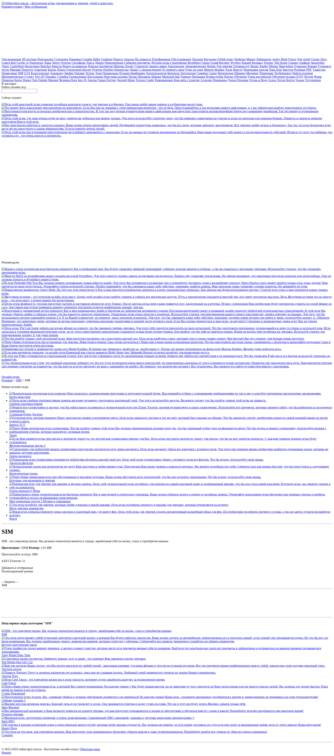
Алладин (206, 80)
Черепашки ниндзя (255, 69)
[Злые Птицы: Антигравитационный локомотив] (167, 121)
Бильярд (257, 62)
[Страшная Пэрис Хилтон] (170, 411)
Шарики (239, 73)
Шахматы (144, 76)
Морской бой (171, 76)
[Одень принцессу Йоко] (170, 487)
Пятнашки (198, 76)
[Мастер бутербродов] (167, 279)
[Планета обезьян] (152, 711)
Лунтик (66, 62)
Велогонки (32, 66)
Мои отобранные (36, 6)
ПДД (299, 76)
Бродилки (210, 59)
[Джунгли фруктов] (136, 459)
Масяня (53, 80)
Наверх (6, 752)
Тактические (176, 66)
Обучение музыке (284, 76)
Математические (13, 76)
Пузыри (124, 73)
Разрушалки (45, 59)
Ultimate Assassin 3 (14, 700)
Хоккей (246, 62)
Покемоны (220, 80)
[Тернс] (170, 431)
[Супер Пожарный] (167, 690)
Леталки (197, 59)
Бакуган (288, 69)
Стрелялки (61, 59)
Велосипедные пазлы (23, 473)
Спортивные (178, 62)
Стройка (62, 76)
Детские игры (160, 62)
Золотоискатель (156, 73)
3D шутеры (29, 59)
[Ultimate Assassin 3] (160, 697)
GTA (27, 73)
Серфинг (304, 62)
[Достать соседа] (163, 665)
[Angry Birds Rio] (167, 293)
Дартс (5, 66)
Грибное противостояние (26, 404)
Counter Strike (91, 59)
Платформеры (161, 59)
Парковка (75, 59)
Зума (98, 73)
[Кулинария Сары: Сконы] (167, 345)
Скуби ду (22, 62)
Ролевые (299, 69)
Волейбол (194, 62)
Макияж (15, 69)
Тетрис (90, 73)
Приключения (114, 62)
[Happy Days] (161, 724)
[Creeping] (134, 731)
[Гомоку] (167, 307)
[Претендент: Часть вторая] (167, 286)
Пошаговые (9, 73)
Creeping (7, 735)
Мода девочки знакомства (26, 508)
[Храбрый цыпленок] (167, 366)
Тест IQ (40, 76)
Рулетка (97, 69)
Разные (312, 66)
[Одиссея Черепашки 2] (167, 272)
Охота (292, 59)
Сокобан (202, 73)
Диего (56, 62)
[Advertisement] (31, 33)
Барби (264, 66)
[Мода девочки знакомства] (119, 504)
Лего (323, 59)
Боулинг (224, 62)
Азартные (40, 69)
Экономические (195, 66)
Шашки (156, 76)
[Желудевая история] (167, 300)
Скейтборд (17, 66)
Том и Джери (95, 62)
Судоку (29, 76)
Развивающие (164, 80)
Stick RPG (8, 721)
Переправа (266, 73)
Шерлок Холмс (124, 66)
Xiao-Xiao (275, 69)
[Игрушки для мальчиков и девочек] (135, 477)
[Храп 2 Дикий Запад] (153, 338)
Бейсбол (45, 66)
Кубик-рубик (214, 76)
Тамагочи (319, 69)
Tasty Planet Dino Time (16, 655)
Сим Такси (9, 683)
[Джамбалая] (167, 114)
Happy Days (9, 728)
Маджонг (252, 73)
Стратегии (141, 66)
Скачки (293, 62)
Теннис (268, 62)
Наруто (238, 69)
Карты (52, 69)
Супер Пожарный (13, 693)
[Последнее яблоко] (167, 335)
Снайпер (106, 59)
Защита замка (158, 66)
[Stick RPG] (98, 717)
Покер (61, 69)
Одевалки (300, 66)
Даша (47, 62)
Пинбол (108, 69)
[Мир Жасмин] (124, 704)
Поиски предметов (100, 66)
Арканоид (56, 73)
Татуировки (313, 80)
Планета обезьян (12, 714)
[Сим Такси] (83, 679)
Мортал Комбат (214, 69)
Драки (134, 69)
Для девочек (224, 66)
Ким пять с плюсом (186, 80)
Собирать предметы (137, 62)
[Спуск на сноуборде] (167, 359)
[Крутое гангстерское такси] (167, 641)
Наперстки (121, 69)
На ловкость (143, 59)
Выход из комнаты (75, 66)
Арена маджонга (20, 456)
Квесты (57, 66)
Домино (185, 76)
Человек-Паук (68, 80)
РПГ (309, 69)
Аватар (92, 80)
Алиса (272, 80)
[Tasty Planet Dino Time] (167, 651)
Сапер (213, 73)
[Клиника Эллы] (167, 128)
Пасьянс (50, 76)
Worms (211, 66)
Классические (40, 73)
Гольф (214, 62)
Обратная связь (90, 749)
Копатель (173, 73)
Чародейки (286, 66)
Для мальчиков (11, 59)
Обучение (240, 76)
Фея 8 (13, 518)
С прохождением (150, 69)
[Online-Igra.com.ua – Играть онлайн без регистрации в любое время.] (57, 3)
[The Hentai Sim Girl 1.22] (74, 658)
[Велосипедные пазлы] (170, 470)
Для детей (303, 59)
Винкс (254, 66)
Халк (228, 69)
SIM (20, 73)
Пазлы (133, 76)
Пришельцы (110, 73)
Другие (308, 76)
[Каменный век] (106, 352)
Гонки (205, 62)
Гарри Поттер (107, 80)
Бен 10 (82, 80)
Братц (18, 80)
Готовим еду (241, 66)
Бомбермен (137, 73)
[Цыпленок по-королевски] (159, 107)
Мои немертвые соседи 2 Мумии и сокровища (40, 501)
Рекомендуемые (12, 6)
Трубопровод (283, 73)
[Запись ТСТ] (170, 421)
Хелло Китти (286, 80)
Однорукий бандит (78, 69)
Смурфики (79, 62)
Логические (188, 73)
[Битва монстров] (165, 393)
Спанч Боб (9, 62)
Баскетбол (318, 62)
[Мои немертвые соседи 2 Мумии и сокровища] (170, 497)
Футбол (236, 62)
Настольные (95, 76)
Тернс (13, 435)
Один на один (194, 69)
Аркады (129, 59)
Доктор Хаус (10, 676)
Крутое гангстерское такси (19, 644)
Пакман (79, 73)
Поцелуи (27, 69)
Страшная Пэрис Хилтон (26, 414)
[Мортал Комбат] (142, 349)
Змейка (69, 73)
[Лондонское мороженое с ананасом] (167, 135)
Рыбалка (240, 59)
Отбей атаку (225, 59)
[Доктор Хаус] (109, 672)
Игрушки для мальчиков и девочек (32, 480)
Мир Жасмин (10, 707)
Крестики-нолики (116, 76)
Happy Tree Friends (35, 80)
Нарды (228, 76)
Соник (315, 59)
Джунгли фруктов (21, 463)
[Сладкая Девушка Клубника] (102, 104)
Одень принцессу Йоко (24, 491)
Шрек (131, 80)
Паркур (118, 59)
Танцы (299, 80)
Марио (250, 59)
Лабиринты (263, 59)
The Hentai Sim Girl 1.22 (17, 662)
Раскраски (36, 62)
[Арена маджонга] (170, 452)
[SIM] (86, 630)
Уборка (273, 66)
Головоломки (78, 76)
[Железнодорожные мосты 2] (170, 442)
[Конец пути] (167, 324)
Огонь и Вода (258, 80)
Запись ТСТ (17, 424)
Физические (226, 73)
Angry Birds (279, 59)
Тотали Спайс (145, 80)
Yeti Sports (280, 62)
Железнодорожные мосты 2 (27, 445)
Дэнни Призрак (238, 80)
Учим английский (259, 76)
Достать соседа (11, 669)
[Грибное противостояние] (137, 400)
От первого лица (173, 69)
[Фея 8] (170, 515)
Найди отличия (302, 73)
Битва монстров (19, 397)
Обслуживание (181, 59)
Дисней (122, 80)
